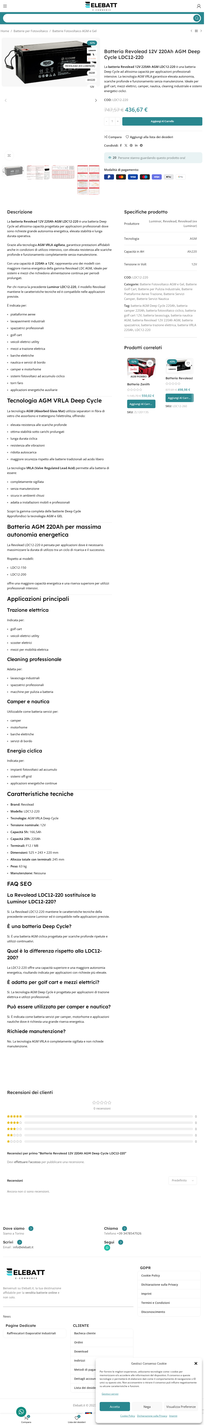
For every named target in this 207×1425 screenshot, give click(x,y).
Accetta (115, 1407)
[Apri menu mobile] (5, 6)
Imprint (173, 1416)
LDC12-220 (143, 330)
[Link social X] (126, 145)
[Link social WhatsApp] (107, 1248)
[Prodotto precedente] (191, 31)
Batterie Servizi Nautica (153, 299)
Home (5, 31)
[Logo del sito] (102, 6)
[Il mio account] (199, 6)
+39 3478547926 (129, 1233)
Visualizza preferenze (181, 1407)
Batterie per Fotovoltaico (31, 31)
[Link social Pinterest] (131, 145)
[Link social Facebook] (120, 145)
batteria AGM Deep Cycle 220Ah (153, 306)
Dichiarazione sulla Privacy (152, 1416)
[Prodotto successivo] (201, 31)
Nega (147, 1407)
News (7, 1316)
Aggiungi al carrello (162, 121)
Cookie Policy (127, 1416)
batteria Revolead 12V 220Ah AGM (156, 320)
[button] (196, 1363)
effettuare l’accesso (27, 1162)
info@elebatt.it (23, 1247)
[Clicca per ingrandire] (9, 155)
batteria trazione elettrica (158, 325)
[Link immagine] (26, 1273)
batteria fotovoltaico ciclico (165, 310)
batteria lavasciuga (156, 315)
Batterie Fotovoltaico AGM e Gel (74, 31)
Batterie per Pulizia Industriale (159, 289)
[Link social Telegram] (141, 145)
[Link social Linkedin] (136, 145)
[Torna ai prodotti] (196, 31)
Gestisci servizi (110, 1394)
